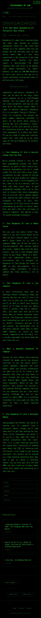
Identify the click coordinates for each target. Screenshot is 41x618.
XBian (25, 255)
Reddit (6, 495)
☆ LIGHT (37, 2)
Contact (29, 608)
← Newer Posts (13, 594)
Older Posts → (28, 594)
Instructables (8, 423)
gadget (19, 23)
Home (4, 16)
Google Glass (27, 380)
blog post (19, 317)
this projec (17, 386)
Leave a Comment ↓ (11, 582)
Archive (21, 608)
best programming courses (14, 164)
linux (33, 23)
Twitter (6, 482)
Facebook (6, 486)
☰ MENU (6, 12)
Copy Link (7, 500)
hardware (26, 23)
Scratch (14, 192)
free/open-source (9, 23)
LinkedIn (6, 491)
